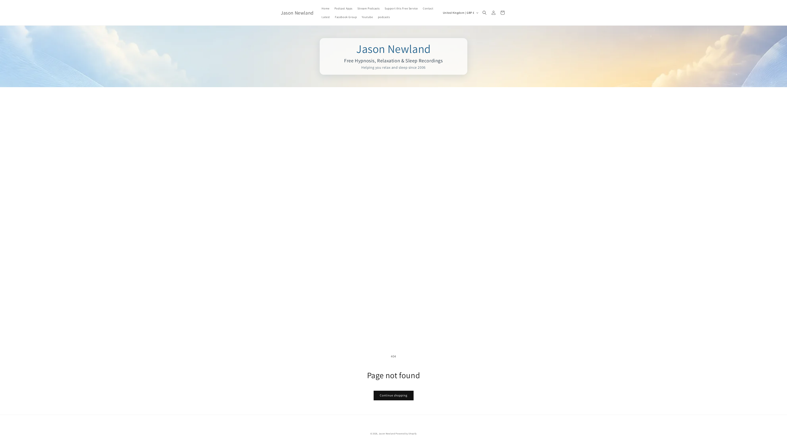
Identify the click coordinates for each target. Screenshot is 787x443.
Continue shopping (393, 395)
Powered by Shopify (406, 433)
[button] (484, 12)
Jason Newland (387, 433)
